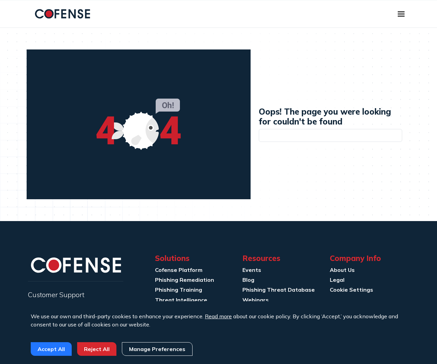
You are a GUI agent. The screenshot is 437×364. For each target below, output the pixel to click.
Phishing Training (178, 289)
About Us (342, 269)
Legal (337, 279)
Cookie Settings (351, 289)
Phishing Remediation (184, 279)
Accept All (51, 349)
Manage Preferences (157, 349)
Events (251, 269)
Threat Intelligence (181, 299)
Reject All (97, 349)
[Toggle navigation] (401, 14)
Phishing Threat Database (278, 289)
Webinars (255, 299)
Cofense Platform (178, 269)
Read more (218, 316)
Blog (248, 279)
